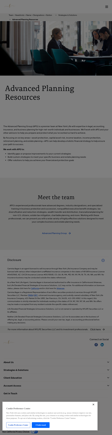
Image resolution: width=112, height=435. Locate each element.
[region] (50, 416)
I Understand (41, 425)
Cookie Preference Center (18, 425)
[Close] (93, 404)
